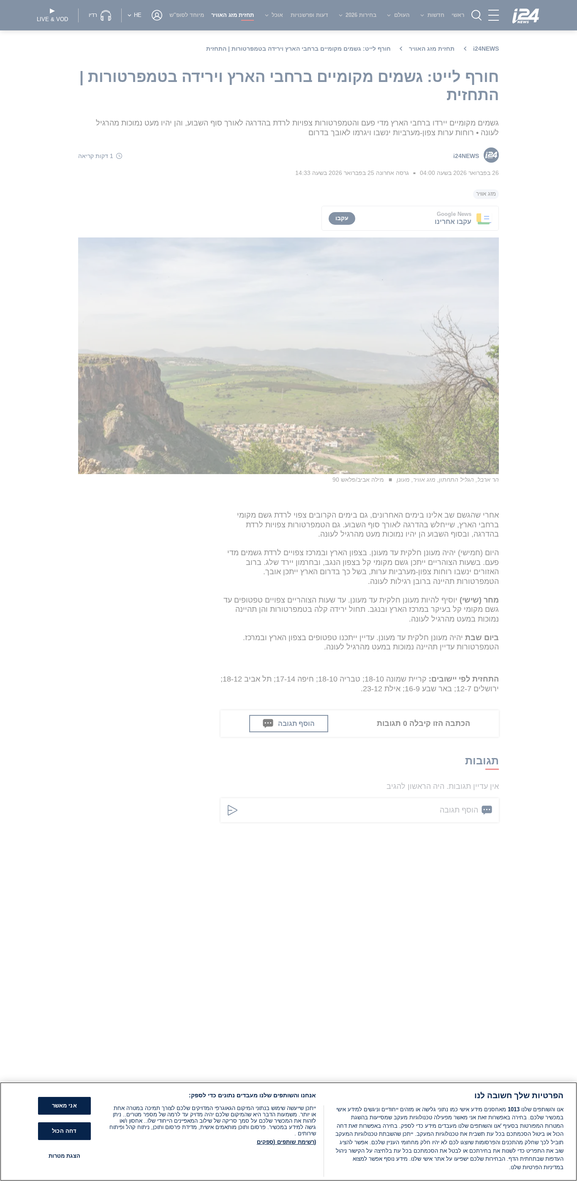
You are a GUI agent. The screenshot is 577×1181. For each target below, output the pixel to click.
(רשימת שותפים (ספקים (286, 1142)
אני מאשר (64, 1105)
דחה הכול (64, 1131)
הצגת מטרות (64, 1155)
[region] (288, 1131)
